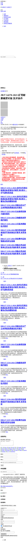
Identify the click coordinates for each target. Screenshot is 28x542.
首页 (5, 14)
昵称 (2, 454)
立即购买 (16, 152)
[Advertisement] (14, 41)
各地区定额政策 (8, 23)
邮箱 (2, 457)
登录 (2, 2)
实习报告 (6, 18)
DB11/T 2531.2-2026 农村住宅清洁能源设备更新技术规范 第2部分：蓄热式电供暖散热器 (14, 199)
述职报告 (6, 21)
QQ (1, 462)
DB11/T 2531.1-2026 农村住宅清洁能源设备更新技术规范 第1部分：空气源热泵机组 (14, 190)
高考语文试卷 (7, 17)
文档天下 (9, 265)
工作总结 (6, 20)
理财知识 (6, 15)
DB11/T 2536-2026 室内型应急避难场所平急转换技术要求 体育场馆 (13, 232)
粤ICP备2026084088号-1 (7, 486)
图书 (4, 91)
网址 (2, 459)
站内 (5, 26)
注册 (2, 4)
